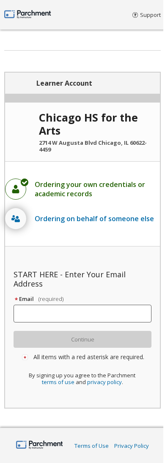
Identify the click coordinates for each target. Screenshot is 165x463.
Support (150, 15)
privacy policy (104, 382)
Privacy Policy (131, 445)
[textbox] (86, 314)
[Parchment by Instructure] (39, 445)
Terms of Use (91, 445)
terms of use (58, 382)
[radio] (82, 189)
